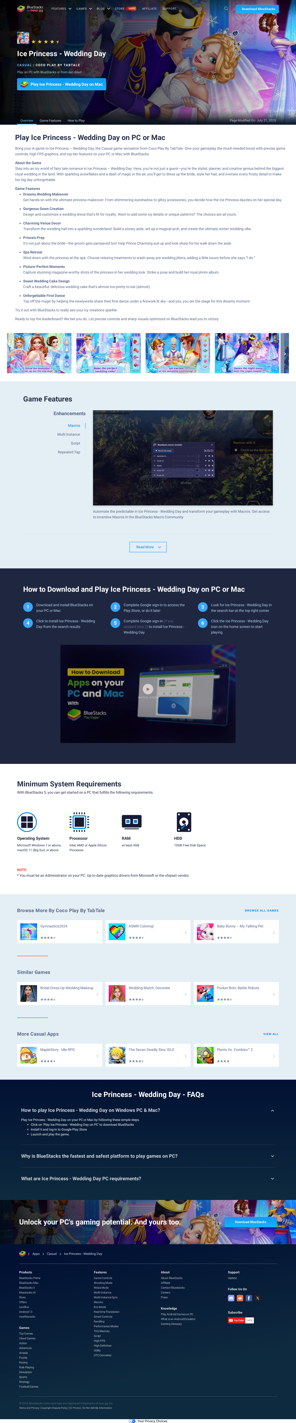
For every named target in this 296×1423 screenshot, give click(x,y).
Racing (23, 1362)
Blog (101, 8)
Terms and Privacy (29, 1408)
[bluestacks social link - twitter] (258, 1298)
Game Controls (103, 1278)
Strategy (24, 1381)
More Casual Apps (38, 1034)
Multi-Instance (102, 1292)
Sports (23, 1377)
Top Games (26, 1333)
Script (97, 1336)
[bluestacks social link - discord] (231, 1298)
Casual (24, 65)
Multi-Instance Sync (106, 1297)
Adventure (25, 1348)
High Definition (103, 1345)
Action (23, 1343)
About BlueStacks (171, 1278)
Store (125, 8)
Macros (98, 1302)
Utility (97, 1350)
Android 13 (25, 1311)
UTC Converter (102, 1355)
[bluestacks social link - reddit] (240, 1298)
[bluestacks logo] (30, 9)
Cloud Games (27, 1338)
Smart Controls (103, 1316)
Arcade (23, 1352)
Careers (165, 1292)
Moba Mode (101, 1287)
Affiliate (149, 8)
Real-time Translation (106, 1311)
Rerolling (99, 1321)
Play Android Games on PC (177, 1314)
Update (232, 1278)
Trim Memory (102, 1331)
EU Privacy (75, 1408)
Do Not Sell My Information (97, 1408)
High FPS (99, 1340)
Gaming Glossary (171, 1323)
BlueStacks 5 (27, 1287)
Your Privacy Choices (152, 1421)
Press (164, 1297)
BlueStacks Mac (28, 1282)
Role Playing (26, 1367)
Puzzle (23, 1357)
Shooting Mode (103, 1282)
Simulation (25, 1372)
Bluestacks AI (27, 1292)
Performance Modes (106, 1326)
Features (59, 8)
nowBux (24, 1307)
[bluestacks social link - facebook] (249, 1298)
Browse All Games (262, 910)
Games (81, 8)
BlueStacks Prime (29, 1278)
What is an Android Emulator (178, 1319)
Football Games (28, 1386)
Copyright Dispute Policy (54, 1408)
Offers (23, 1302)
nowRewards (27, 1316)
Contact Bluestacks (172, 1287)
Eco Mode (100, 1307)
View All (271, 1034)
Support (169, 8)
